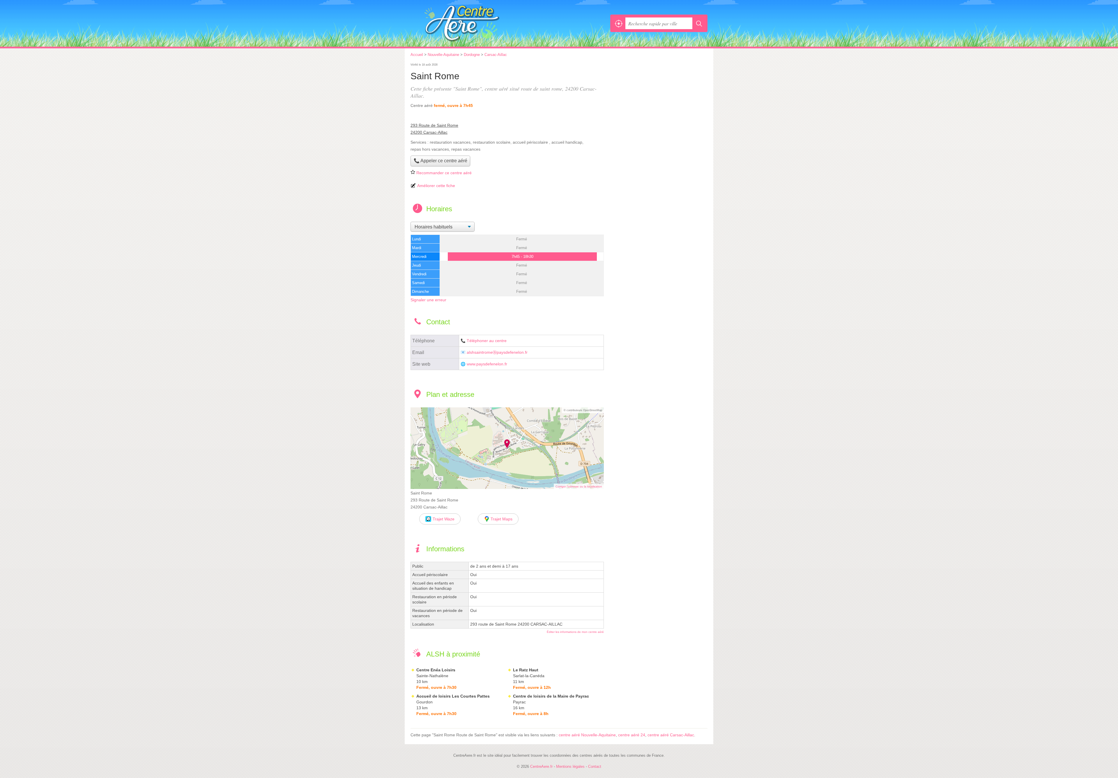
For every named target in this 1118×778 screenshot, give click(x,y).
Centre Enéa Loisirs (435, 670)
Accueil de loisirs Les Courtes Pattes (453, 696)
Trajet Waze (443, 519)
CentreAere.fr (475, 23)
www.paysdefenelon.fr (487, 364)
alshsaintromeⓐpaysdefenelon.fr (497, 352)
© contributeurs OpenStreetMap (583, 410)
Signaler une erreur (428, 300)
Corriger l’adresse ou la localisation (579, 486)
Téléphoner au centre (487, 341)
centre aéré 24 (631, 735)
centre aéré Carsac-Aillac (671, 735)
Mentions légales (570, 766)
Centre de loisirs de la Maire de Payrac (551, 696)
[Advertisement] (658, 102)
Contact (594, 766)
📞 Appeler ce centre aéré (440, 160)
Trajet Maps (501, 519)
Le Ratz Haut (525, 670)
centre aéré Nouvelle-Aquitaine (587, 735)
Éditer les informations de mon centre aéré (575, 631)
